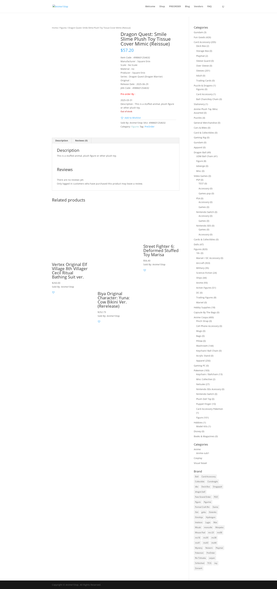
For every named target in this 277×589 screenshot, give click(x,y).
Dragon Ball (200, 152)
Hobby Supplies (202, 307)
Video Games (201, 175)
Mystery (198, 548)
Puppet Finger (203, 403)
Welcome (150, 6)
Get (196, 512)
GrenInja (199, 517)
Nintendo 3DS (203, 225)
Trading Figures (204, 297)
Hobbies (198, 422)
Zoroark (198, 568)
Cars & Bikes (200, 127)
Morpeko (219, 527)
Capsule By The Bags (205, 312)
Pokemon (199, 370)
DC (197, 292)
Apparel (198, 147)
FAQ (209, 6)
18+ (198, 253)
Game (215, 507)
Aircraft (200, 263)
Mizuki (198, 527)
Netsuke (200, 384)
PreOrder (150, 126)
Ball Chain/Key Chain (207, 99)
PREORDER (175, 6)
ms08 (219, 532)
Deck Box (201, 45)
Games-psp (205, 193)
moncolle (208, 527)
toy (215, 563)
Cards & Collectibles (204, 239)
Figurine (207, 502)
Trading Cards (203, 80)
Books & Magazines (204, 436)
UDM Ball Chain (204, 156)
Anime (199, 282)
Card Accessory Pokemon (209, 408)
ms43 (205, 542)
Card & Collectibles (204, 132)
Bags (198, 335)
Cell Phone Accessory (207, 326)
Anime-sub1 (202, 453)
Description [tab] (61, 140)
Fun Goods (199, 37)
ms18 (197, 537)
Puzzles (198, 117)
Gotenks (212, 512)
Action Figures (203, 287)
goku (203, 512)
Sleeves (200, 70)
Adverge (200, 166)
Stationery (199, 104)
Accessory (204, 188)
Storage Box (202, 50)
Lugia (208, 522)
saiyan (212, 558)
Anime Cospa (201, 317)
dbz (196, 486)
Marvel (200, 302)
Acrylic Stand (203, 355)
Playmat (200, 55)
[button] (131, 118)
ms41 (197, 542)
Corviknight (213, 481)
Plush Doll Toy (203, 398)
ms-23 (211, 532)
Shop (162, 6)
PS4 (198, 198)
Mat (215, 522)
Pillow (199, 340)
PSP (198, 179)
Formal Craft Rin (202, 507)
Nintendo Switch (205, 212)
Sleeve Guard (203, 60)
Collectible (199, 481)
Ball (196, 476)
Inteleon (198, 522)
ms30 (205, 537)
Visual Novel (200, 463)
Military (200, 267)
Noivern (209, 548)
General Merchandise (205, 122)
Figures (63, 27)
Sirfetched (199, 563)
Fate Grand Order (203, 497)
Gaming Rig (200, 137)
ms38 (213, 537)
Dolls (196, 244)
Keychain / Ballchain (207, 374)
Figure (199, 161)
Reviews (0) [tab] (81, 140)
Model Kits (202, 426)
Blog (187, 6)
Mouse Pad (200, 532)
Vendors (198, 6)
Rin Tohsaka (200, 558)
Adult (199, 75)
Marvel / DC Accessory (208, 258)
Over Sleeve (202, 65)
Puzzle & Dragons (203, 85)
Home (55, 27)
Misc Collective (204, 379)
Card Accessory (202, 42)
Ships (199, 277)
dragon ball (200, 491)
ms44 (213, 542)
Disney (197, 431)
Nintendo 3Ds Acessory (208, 389)
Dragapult (217, 486)
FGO (216, 497)
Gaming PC (200, 365)
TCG (209, 563)
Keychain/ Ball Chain (207, 350)
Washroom (202, 345)
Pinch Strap (202, 321)
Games (202, 207)
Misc (198, 170)
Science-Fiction (204, 272)
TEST (201, 183)
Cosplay (198, 458)
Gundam (198, 32)
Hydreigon (210, 517)
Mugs (199, 330)
